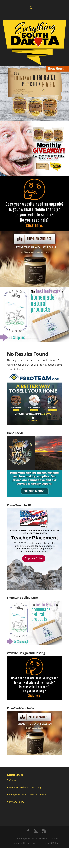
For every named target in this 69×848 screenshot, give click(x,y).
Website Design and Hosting (25, 787)
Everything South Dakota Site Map (28, 794)
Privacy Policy (16, 801)
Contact (13, 780)
